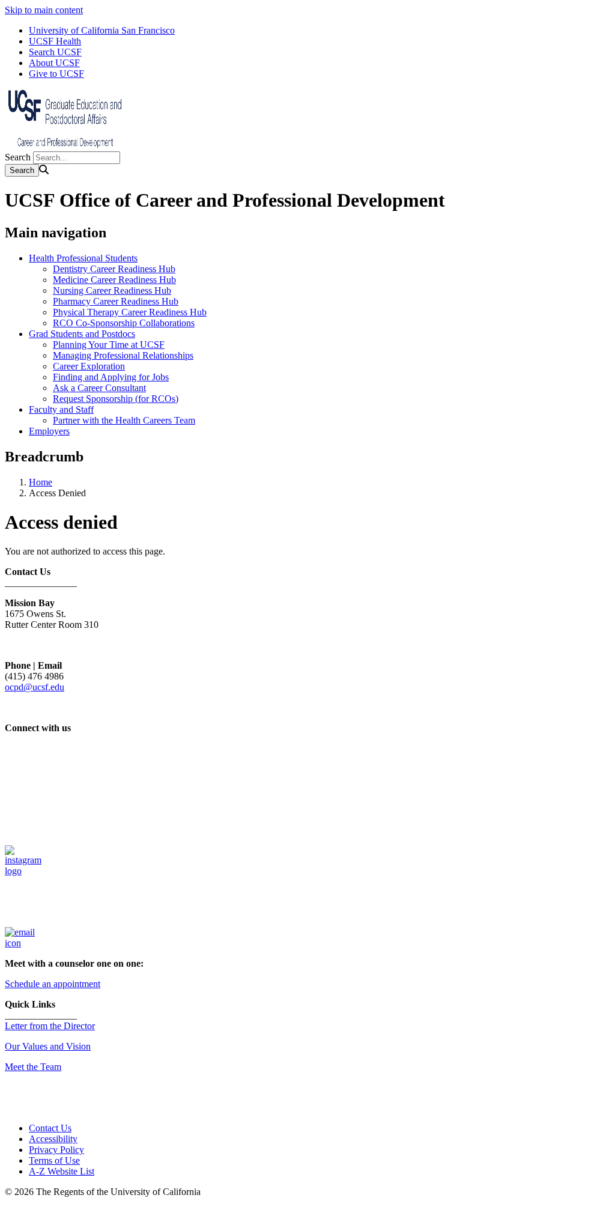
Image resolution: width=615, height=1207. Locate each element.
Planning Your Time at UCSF (109, 344)
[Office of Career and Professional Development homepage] (65, 146)
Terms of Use (54, 1160)
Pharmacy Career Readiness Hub (115, 301)
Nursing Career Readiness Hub (112, 290)
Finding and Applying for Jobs (111, 377)
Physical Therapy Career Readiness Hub (130, 312)
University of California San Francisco (102, 30)
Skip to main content (44, 10)
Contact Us (50, 1128)
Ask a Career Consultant (99, 388)
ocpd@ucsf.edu (34, 687)
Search (18, 157)
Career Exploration (89, 366)
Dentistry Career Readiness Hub (114, 269)
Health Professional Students (83, 258)
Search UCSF (55, 52)
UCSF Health (55, 41)
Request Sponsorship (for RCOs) (115, 399)
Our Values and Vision (48, 1046)
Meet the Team (33, 1067)
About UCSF (54, 63)
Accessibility (53, 1139)
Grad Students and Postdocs (82, 334)
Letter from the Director (50, 1026)
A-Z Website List (61, 1171)
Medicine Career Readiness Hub (114, 280)
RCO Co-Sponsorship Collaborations (124, 323)
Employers (49, 431)
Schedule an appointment (52, 984)
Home (40, 482)
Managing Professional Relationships (123, 355)
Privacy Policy (56, 1150)
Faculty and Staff (61, 409)
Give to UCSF (56, 73)
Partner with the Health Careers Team (124, 420)
